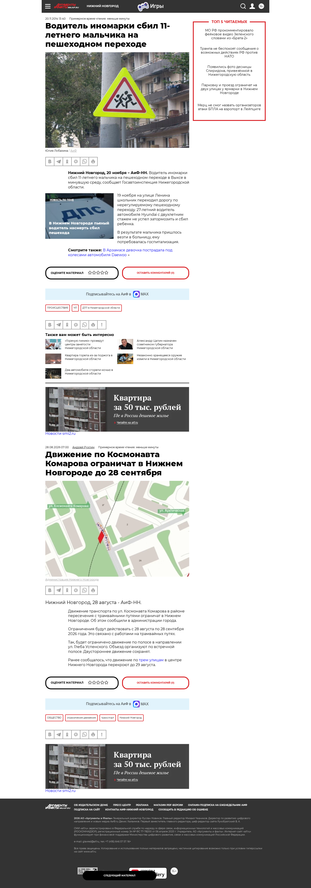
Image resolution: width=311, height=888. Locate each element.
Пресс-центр (122, 805)
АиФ (73, 150)
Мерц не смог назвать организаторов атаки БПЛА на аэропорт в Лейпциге (229, 107)
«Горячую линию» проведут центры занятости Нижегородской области (84, 344)
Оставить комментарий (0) (155, 272)
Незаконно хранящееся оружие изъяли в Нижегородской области (161, 357)
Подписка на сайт (87, 809)
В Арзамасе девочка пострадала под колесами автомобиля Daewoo (120, 252)
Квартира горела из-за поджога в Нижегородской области (88, 357)
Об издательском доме (91, 805)
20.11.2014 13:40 (55, 18)
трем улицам (151, 660)
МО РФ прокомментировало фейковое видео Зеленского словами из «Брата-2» (229, 34)
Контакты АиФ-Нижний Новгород (129, 809)
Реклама (142, 805)
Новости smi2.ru (60, 433)
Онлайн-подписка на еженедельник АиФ (217, 805)
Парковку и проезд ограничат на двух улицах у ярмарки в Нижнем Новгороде (229, 89)
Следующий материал (119, 875)
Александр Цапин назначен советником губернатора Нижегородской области (156, 344)
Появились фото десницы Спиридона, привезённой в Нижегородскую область (229, 71)
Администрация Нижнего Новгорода (72, 579)
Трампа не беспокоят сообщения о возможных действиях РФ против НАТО (229, 52)
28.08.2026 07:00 (57, 447)
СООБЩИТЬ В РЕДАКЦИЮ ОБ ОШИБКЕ (183, 809)
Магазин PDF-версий (168, 805)
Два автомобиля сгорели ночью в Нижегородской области (89, 371)
